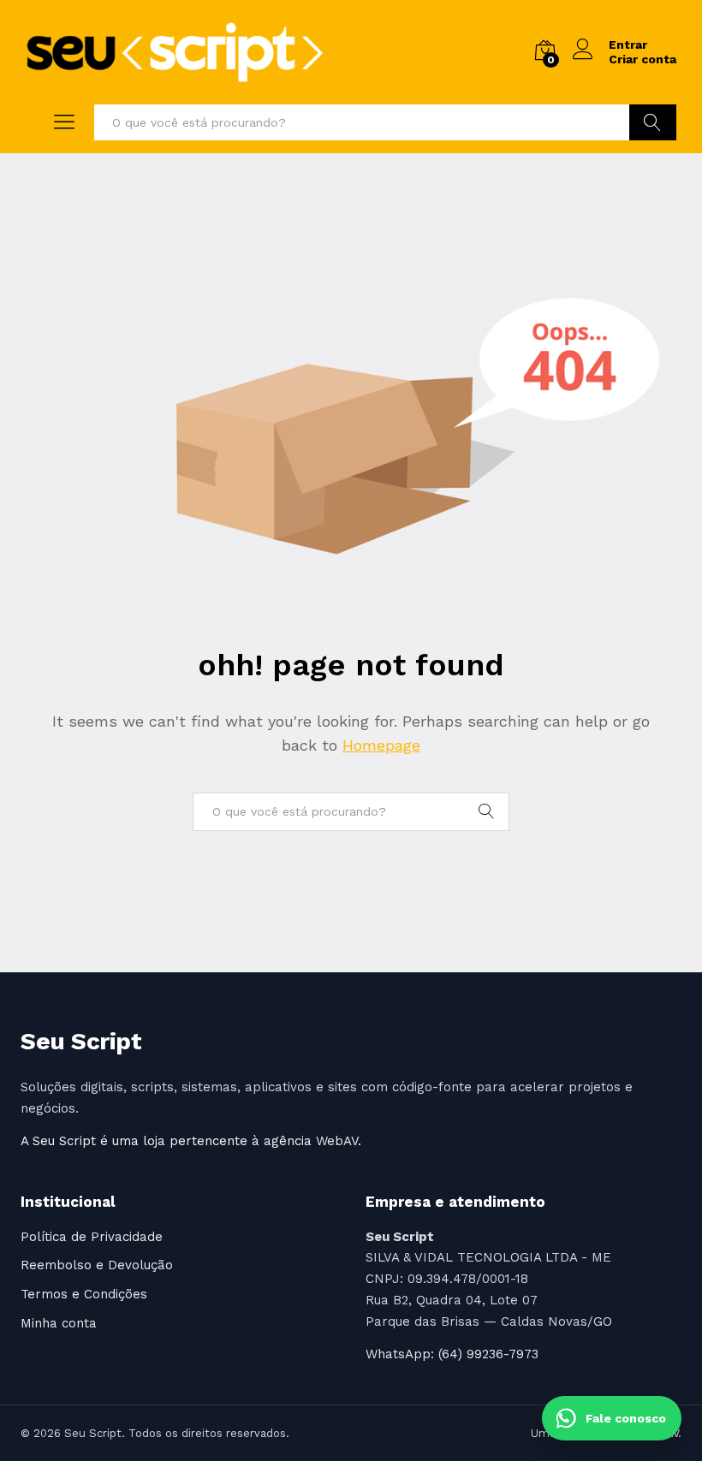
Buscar (652, 122)
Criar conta (642, 59)
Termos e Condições (84, 1294)
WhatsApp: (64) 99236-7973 (452, 1354)
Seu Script (81, 1041)
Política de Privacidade (92, 1236)
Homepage (381, 745)
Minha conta (59, 1323)
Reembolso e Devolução (97, 1265)
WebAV (337, 1141)
